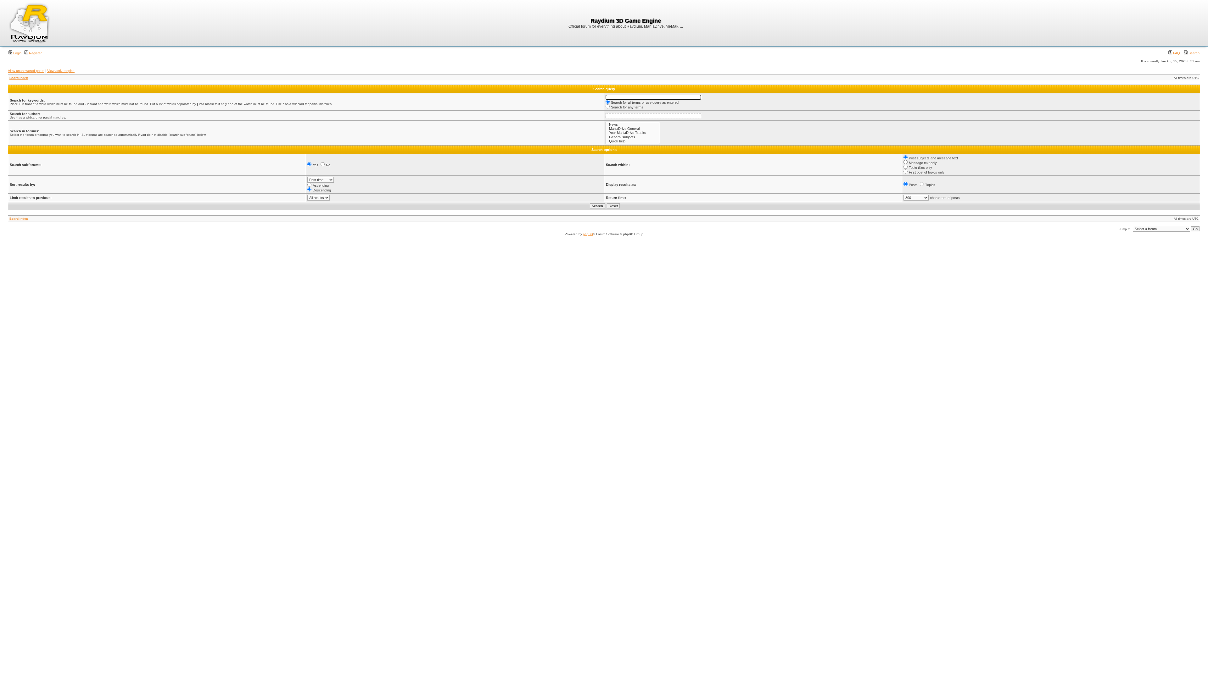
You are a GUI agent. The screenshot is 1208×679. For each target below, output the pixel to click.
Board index (18, 78)
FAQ (1176, 53)
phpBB (588, 234)
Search (1194, 53)
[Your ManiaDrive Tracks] (632, 133)
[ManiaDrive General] (632, 129)
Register (35, 53)
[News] (632, 125)
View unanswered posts (26, 71)
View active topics (61, 71)
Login (16, 53)
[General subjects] (632, 137)
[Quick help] (632, 141)
